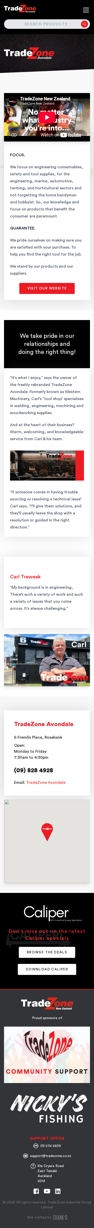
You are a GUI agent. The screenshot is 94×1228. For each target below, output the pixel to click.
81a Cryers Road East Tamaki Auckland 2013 (51, 1173)
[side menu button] (86, 10)
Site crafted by (39, 1217)
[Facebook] (36, 1191)
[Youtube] (47, 1191)
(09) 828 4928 (33, 771)
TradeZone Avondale (45, 783)
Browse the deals (47, 952)
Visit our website (47, 288)
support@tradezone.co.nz (50, 1156)
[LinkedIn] (57, 1191)
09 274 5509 (50, 1146)
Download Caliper (47, 969)
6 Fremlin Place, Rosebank (38, 737)
